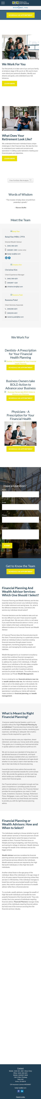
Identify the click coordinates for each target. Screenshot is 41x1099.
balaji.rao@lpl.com (13, 254)
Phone (4, 515)
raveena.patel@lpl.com (15, 317)
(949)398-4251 (12, 309)
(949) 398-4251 (12, 246)
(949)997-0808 (23, 1075)
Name (4, 490)
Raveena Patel (11, 300)
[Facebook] (9, 258)
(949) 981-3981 (19, 1071)
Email (4, 502)
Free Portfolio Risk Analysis (19, 180)
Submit (7, 545)
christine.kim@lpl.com (15, 286)
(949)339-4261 (12, 313)
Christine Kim (11, 270)
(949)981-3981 (12, 250)
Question (5, 528)
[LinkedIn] (6, 258)
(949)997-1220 (12, 283)
